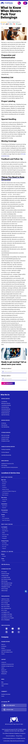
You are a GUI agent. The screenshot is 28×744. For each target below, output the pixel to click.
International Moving (5, 409)
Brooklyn (4, 483)
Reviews (3, 648)
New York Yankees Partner (7, 652)
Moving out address (6, 368)
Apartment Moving (5, 414)
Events (2, 696)
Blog (2, 682)
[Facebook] (12, 632)
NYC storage (4, 571)
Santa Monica (5, 530)
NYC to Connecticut (5, 600)
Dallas (3, 560)
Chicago (4, 556)
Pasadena (4, 538)
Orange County (4, 540)
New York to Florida (5, 606)
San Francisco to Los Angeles (7, 617)
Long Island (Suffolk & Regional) (9, 491)
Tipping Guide (4, 671)
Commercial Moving (5, 411)
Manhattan (4, 481)
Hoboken (4, 501)
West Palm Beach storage (6, 583)
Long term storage (5, 437)
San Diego (4, 542)
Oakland (4, 548)
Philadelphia (4, 512)
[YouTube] (12, 628)
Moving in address (6, 375)
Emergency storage (5, 441)
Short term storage (5, 435)
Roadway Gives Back (5, 694)
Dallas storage (4, 590)
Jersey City (4, 499)
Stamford (4, 507)
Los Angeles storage (5, 577)
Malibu (3, 532)
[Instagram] (6, 628)
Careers (3, 653)
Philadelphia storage (5, 586)
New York (3, 479)
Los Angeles (4, 527)
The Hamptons (5, 493)
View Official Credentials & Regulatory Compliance (14, 733)
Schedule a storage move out (7, 666)
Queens (4, 485)
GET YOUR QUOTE (8, 383)
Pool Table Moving (5, 426)
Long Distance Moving (6, 405)
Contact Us (3, 662)
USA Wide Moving (5, 564)
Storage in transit (5, 439)
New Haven (4, 505)
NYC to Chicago (4, 602)
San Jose (4, 546)
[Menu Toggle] (25, 3)
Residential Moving (5, 412)
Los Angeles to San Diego (6, 614)
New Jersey (4, 497)
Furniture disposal (5, 452)
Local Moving (4, 401)
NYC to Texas (4, 610)
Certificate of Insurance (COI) (7, 463)
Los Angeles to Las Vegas (6, 616)
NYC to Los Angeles (5, 604)
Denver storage (4, 588)
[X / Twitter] (6, 632)
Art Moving (3, 423)
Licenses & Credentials (6, 650)
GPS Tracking (4, 465)
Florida (3, 514)
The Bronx (4, 487)
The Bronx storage (5, 573)
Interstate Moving (5, 407)
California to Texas (5, 599)
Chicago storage (4, 575)
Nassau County (5, 489)
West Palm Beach (6, 520)
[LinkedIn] (18, 628)
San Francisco (5, 544)
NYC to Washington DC (6, 608)
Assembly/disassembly (6, 455)
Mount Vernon (5, 495)
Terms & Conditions (10, 736)
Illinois (2, 554)
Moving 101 (3, 669)
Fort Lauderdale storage (6, 584)
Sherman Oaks (5, 534)
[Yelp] (18, 632)
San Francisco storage (6, 579)
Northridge (4, 536)
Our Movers (3, 646)
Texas (2, 558)
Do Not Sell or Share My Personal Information (14, 741)
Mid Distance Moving (5, 403)
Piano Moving (4, 425)
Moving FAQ (3, 673)
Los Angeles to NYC (5, 612)
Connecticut (4, 503)
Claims (2, 668)
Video (2, 685)
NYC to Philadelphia (5, 619)
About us (3, 644)
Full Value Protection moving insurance (9, 467)
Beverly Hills (4, 529)
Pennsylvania (4, 510)
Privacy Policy (19, 736)
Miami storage (4, 581)
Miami (3, 516)
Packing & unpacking (5, 449)
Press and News (4, 683)
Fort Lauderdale (5, 518)
